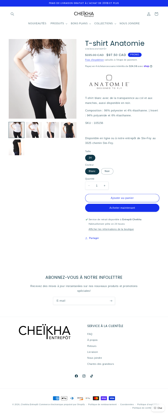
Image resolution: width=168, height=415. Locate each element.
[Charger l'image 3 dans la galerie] (34, 130)
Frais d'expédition (94, 60)
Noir (107, 171)
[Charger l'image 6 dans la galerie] (16, 147)
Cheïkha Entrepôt (29, 404)
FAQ (90, 334)
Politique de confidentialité (145, 408)
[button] (12, 14)
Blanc (92, 171)
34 (90, 157)
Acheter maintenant (122, 207)
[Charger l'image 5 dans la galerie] (69, 130)
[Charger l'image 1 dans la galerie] (16, 130)
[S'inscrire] (111, 301)
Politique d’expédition (148, 404)
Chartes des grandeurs (100, 364)
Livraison (92, 352)
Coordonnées (127, 404)
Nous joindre (94, 358)
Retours (91, 346)
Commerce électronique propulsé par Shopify (62, 404)
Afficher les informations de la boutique (111, 229)
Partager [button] (94, 238)
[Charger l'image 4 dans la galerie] (51, 130)
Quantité (89, 179)
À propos (92, 340)
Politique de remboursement (102, 404)
